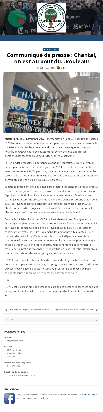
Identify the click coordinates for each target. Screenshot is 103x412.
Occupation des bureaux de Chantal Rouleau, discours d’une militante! (75, 309)
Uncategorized (52, 50)
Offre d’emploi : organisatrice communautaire (28, 309)
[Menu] (2, 38)
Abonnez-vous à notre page (83, 394)
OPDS (63, 68)
